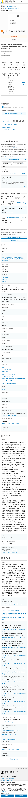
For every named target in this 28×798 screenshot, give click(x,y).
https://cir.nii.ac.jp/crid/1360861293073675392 (14, 656)
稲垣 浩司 (4, 279)
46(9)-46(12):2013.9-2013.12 (11, 8)
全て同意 (21, 795)
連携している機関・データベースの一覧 (16, 148)
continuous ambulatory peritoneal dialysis (13, 378)
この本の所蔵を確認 (19, 186)
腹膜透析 (4, 367)
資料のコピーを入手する (6, 780)
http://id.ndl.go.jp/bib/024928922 (11, 423)
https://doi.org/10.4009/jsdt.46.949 (11, 604)
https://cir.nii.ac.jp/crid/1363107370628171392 (14, 673)
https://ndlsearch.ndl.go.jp (9, 415)
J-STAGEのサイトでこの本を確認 (16, 174)
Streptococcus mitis (7, 376)
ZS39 (3, 389)
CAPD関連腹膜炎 (6, 369)
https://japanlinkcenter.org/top (10, 730)
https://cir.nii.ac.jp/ (7, 722)
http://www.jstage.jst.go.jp (9, 552)
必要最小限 (7, 795)
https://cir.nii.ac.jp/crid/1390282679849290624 (14, 712)
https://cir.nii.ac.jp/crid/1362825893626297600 (14, 665)
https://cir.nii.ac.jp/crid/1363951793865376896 (14, 703)
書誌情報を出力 (7, 127)
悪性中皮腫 (5, 372)
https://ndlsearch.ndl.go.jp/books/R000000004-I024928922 (14, 614)
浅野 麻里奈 (5, 277)
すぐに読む (15, 36)
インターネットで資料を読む (7, 778)
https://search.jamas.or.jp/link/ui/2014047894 (14, 618)
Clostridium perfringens (8, 374)
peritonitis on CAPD (7, 381)
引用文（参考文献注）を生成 (10, 124)
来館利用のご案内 (20, 203)
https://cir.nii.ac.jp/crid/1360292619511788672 (14, 638)
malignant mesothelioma (9, 383)
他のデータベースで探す (9, 130)
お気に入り (4, 121)
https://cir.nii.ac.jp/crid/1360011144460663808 (14, 630)
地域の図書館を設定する (13, 159)
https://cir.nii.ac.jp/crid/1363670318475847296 (14, 683)
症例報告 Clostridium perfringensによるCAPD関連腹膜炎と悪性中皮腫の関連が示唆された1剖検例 (14, 259)
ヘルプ (5, 156)
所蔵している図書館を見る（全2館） (14, 113)
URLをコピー (9, 121)
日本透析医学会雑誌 (9, 6)
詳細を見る (23, 83)
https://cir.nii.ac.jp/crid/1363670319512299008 (14, 694)
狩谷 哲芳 (4, 282)
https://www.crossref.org (8, 739)
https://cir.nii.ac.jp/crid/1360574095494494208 (14, 648)
